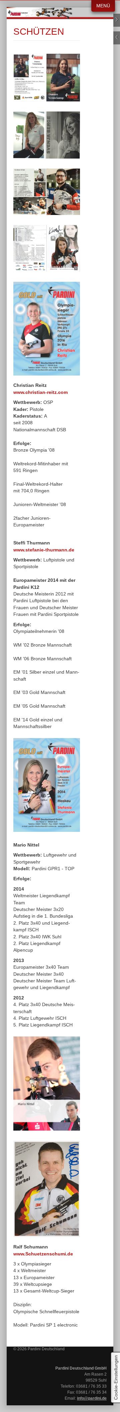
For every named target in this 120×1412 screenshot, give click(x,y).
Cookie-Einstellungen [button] (115, 1377)
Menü (103, 5)
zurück (116, 37)
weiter (116, 20)
